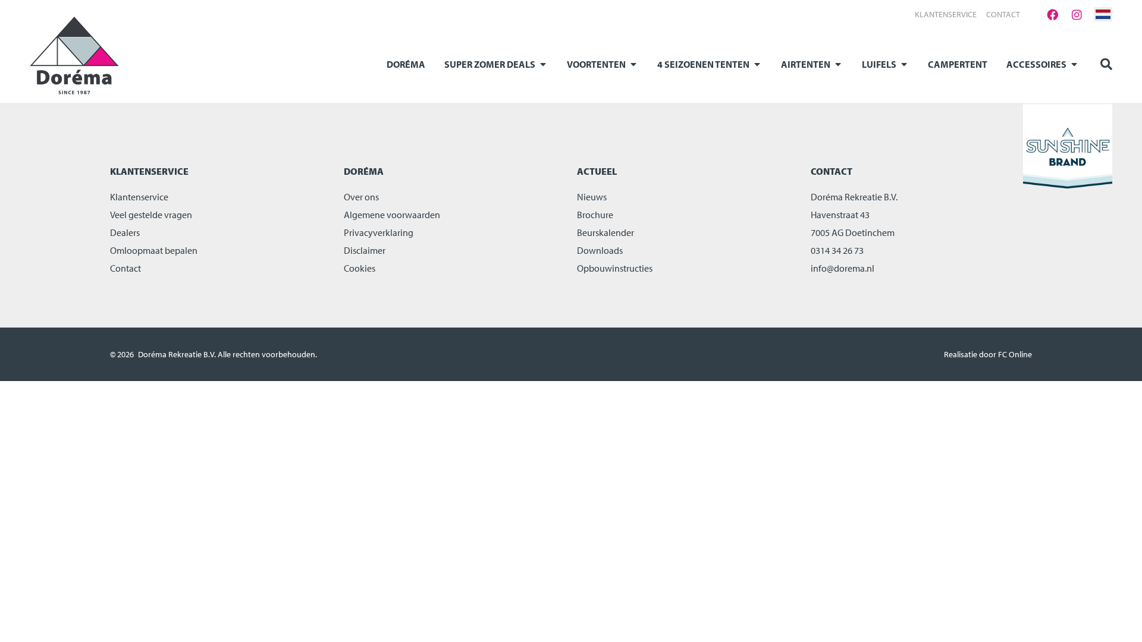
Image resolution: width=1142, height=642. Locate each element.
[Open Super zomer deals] (543, 64)
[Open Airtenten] (838, 64)
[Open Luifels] (904, 64)
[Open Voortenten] (633, 64)
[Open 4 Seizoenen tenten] (757, 64)
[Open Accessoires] (1074, 64)
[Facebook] (1052, 14)
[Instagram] (1076, 14)
